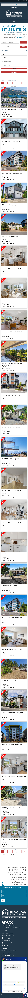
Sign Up (26, 0)
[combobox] (10, 42)
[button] (14, 21)
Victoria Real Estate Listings (9, 950)
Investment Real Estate (7, 955)
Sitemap (22, 997)
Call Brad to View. (21, 37)
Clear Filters (14, 72)
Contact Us (14, 8)
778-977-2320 (14, 4)
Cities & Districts (6, 953)
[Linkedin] (7, 945)
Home (7, 32)
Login (20, 0)
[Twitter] (5, 945)
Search (23, 42)
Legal (18, 997)
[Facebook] (2, 945)
